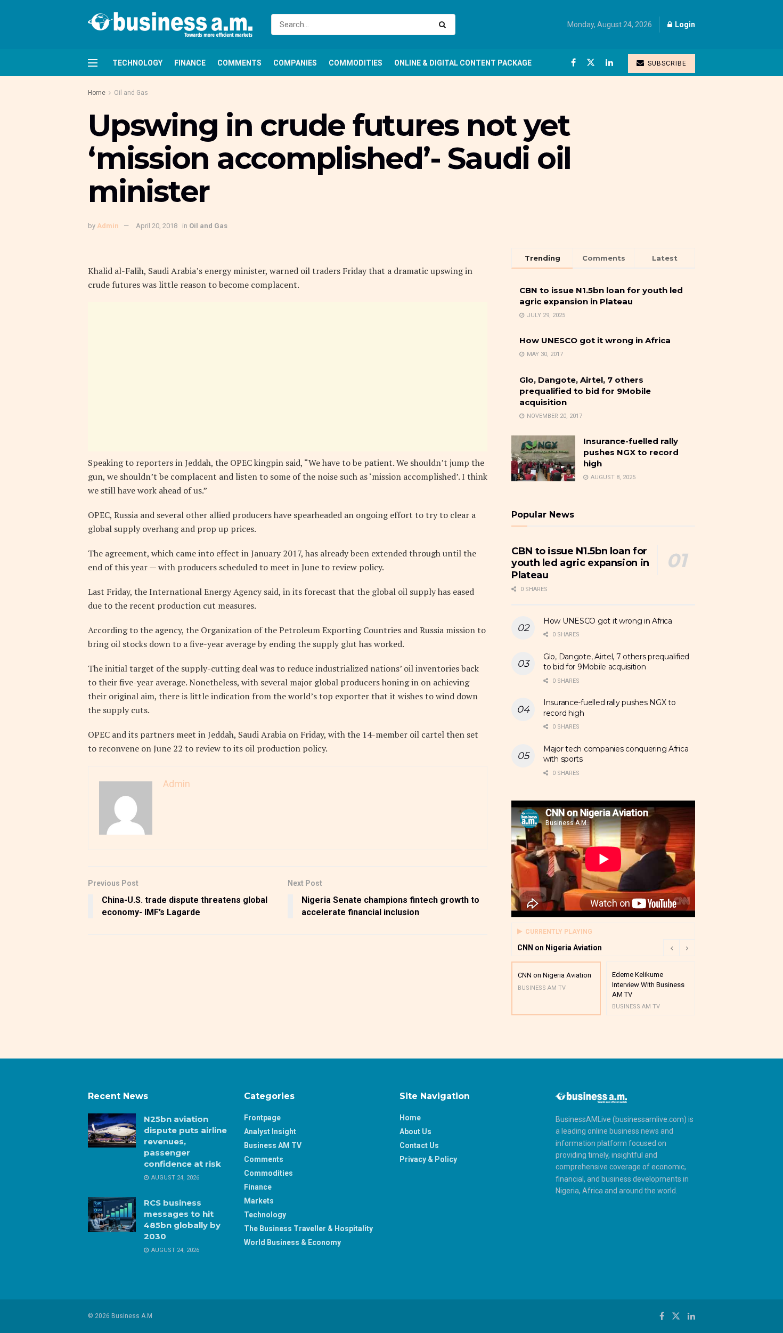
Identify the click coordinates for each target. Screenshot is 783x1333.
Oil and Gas (131, 92)
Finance (190, 63)
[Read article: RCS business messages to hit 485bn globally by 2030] (112, 1214)
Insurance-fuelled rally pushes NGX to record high (631, 452)
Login (684, 24)
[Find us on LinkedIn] (609, 62)
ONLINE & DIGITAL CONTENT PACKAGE (463, 63)
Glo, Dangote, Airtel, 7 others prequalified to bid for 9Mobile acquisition (585, 391)
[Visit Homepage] (170, 24)
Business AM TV (272, 1145)
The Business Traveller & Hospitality (308, 1228)
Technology (137, 63)
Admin (108, 226)
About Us (415, 1131)
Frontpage (262, 1117)
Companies (295, 63)
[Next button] (687, 947)
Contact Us (419, 1145)
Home (96, 92)
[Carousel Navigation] (679, 947)
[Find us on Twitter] (590, 62)
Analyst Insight (270, 1131)
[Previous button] (671, 947)
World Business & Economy (292, 1242)
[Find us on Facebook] (573, 62)
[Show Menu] (92, 63)
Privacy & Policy (428, 1159)
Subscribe (666, 63)
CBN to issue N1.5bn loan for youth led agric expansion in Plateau (580, 563)
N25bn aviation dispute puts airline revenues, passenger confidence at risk (185, 1141)
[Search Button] (444, 24)
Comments (239, 63)
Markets (259, 1201)
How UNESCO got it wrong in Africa (595, 340)
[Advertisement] (287, 376)
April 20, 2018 (156, 226)
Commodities (355, 63)
